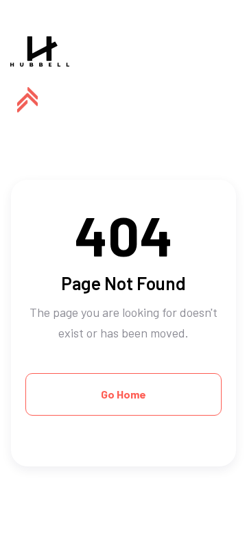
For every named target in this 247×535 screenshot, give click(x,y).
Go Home (123, 394)
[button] (27, 99)
